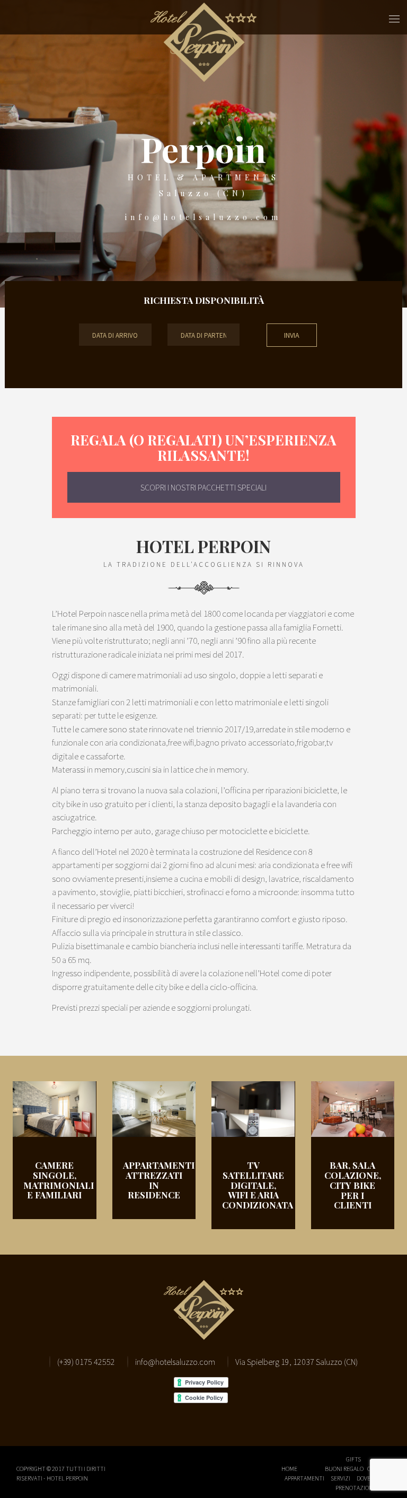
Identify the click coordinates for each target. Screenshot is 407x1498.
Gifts (353, 1459)
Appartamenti (304, 1478)
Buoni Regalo (344, 1469)
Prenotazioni (355, 1488)
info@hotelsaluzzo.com (203, 217)
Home (289, 1469)
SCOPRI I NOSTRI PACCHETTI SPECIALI (203, 487)
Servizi (340, 1478)
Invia (291, 335)
